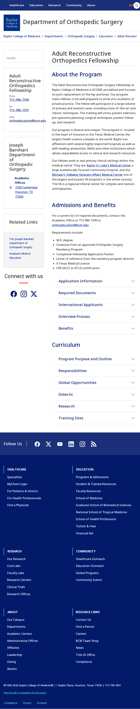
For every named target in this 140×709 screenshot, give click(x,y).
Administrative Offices (22, 641)
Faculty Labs (15, 573)
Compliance (84, 662)
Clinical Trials (16, 587)
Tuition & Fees (86, 526)
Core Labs (14, 566)
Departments (54, 36)
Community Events (89, 580)
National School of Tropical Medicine (101, 512)
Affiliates (13, 648)
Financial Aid (84, 533)
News (80, 648)
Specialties (14, 477)
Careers (81, 634)
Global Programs (87, 573)
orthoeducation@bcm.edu (70, 225)
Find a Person (85, 627)
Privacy (27, 703)
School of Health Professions (96, 519)
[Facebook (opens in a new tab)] (14, 294)
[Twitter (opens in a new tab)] (34, 294)
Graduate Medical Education (19, 255)
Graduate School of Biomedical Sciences (103, 505)
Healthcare (16, 5)
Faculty (11, 58)
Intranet (42, 703)
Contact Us (83, 620)
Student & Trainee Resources (96, 484)
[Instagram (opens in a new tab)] (24, 294)
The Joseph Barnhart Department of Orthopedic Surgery (21, 243)
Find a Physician (18, 505)
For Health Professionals (24, 498)
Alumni (12, 669)
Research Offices (18, 594)
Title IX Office (85, 655)
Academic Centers (19, 634)
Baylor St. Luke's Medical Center (108, 165)
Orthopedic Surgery (81, 36)
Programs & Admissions (92, 477)
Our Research (16, 559)
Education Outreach (90, 566)
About (91, 5)
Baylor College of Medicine (22, 36)
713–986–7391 (19, 110)
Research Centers (19, 580)
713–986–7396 (19, 100)
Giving (11, 662)
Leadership (14, 655)
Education (36, 5)
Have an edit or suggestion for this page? (25, 692)
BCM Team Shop (87, 641)
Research (54, 5)
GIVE (132, 5)
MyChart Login (17, 484)
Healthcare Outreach (90, 559)
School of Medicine (89, 498)
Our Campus (15, 620)
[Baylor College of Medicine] (12, 23)
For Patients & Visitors (22, 491)
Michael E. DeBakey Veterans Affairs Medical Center (87, 175)
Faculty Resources (88, 491)
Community (74, 5)
